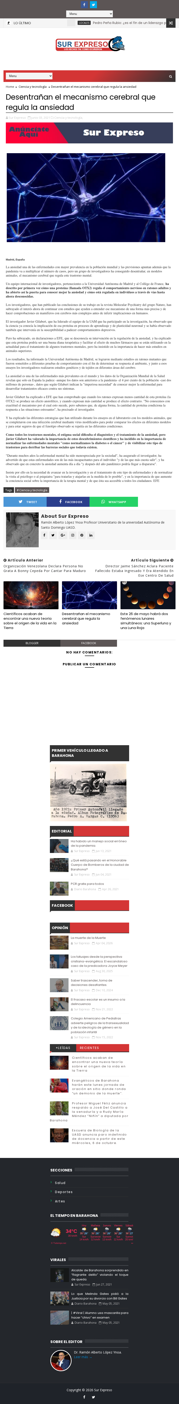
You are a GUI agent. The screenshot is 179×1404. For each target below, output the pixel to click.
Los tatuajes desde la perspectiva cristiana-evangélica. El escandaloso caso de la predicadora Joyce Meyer (99, 961)
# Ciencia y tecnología (32, 490)
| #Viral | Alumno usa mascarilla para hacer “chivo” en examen (99, 1315)
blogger (32, 643)
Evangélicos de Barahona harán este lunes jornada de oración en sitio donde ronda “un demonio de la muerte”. (99, 1087)
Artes (60, 1201)
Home (10, 87)
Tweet (31, 502)
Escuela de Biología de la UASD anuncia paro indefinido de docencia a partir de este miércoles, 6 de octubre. (99, 1136)
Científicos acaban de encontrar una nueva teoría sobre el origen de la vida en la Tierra (29, 620)
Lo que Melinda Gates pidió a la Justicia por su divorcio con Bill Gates (99, 1296)
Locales (66, 22)
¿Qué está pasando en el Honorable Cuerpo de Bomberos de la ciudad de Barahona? (100, 865)
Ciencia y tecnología (33, 87)
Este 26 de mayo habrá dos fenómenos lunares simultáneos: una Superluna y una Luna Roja (145, 620)
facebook (74, 502)
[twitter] (93, 4)
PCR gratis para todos (87, 884)
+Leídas (63, 1047)
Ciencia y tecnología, (68, 117)
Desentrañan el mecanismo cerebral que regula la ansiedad (86, 618)
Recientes (89, 1047)
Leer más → (83, 1357)
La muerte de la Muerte (88, 938)
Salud (60, 1183)
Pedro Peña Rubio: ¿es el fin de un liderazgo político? (117, 22)
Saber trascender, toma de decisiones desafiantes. (91, 982)
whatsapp (117, 502)
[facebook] (84, 4)
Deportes (64, 1192)
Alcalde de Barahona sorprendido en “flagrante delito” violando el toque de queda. (99, 1275)
